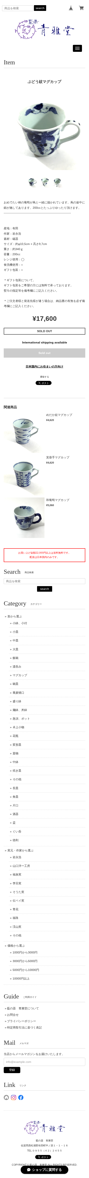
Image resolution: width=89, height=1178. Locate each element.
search (40, 8)
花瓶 (15, 735)
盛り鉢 (17, 701)
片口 (15, 805)
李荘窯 (17, 883)
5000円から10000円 (26, 970)
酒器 (15, 814)
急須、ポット (21, 718)
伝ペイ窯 (18, 900)
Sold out (44, 353)
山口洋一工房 (21, 865)
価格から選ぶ (16, 945)
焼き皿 (17, 770)
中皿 (15, 640)
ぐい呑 (17, 831)
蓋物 (15, 753)
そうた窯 (18, 892)
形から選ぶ (14, 616)
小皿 (15, 631)
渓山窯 (17, 926)
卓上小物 (18, 727)
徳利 (15, 840)
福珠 (15, 917)
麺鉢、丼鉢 (20, 710)
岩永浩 (17, 857)
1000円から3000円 (25, 952)
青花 (15, 909)
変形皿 (17, 744)
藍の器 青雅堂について (23, 1008)
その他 (17, 779)
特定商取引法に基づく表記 (24, 1027)
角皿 (15, 796)
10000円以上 (21, 978)
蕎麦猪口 (18, 692)
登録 (12, 1069)
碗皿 (15, 683)
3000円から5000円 (25, 961)
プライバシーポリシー (21, 1021)
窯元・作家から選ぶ (20, 850)
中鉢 (15, 762)
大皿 (15, 649)
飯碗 (15, 658)
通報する (44, 377)
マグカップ (20, 675)
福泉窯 (17, 874)
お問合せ (13, 1014)
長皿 (15, 788)
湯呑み (17, 666)
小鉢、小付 (20, 623)
